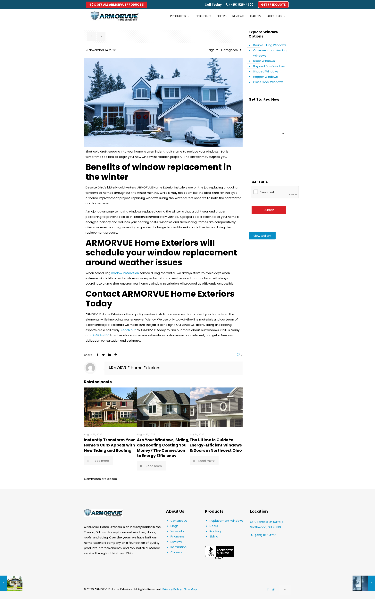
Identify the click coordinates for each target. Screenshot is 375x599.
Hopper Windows (265, 77)
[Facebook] (97, 355)
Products (178, 16)
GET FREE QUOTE (273, 5)
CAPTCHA (260, 182)
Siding (214, 536)
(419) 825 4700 (265, 535)
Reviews (176, 542)
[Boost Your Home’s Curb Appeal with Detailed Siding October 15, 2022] (11, 583)
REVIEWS (238, 16)
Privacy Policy (172, 589)
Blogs (174, 526)
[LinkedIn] (109, 355)
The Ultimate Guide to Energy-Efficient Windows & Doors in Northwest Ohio (216, 445)
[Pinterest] (115, 355)
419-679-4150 (99, 335)
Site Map (190, 589)
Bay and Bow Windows (269, 66)
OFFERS (222, 16)
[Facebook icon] (268, 589)
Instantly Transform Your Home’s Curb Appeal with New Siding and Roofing (109, 445)
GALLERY (256, 16)
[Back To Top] (285, 590)
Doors (214, 526)
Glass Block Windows (268, 82)
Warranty (177, 531)
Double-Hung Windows (269, 45)
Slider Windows (264, 61)
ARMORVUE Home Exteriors (134, 367)
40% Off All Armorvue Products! (116, 5)
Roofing (215, 531)
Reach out (129, 330)
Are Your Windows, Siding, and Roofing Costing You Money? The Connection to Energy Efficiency (163, 447)
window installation (125, 273)
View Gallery (262, 236)
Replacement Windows (226, 521)
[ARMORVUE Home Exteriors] (114, 16)
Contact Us (179, 521)
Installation (179, 547)
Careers (176, 552)
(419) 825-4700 (241, 5)
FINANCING (203, 16)
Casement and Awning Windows (270, 53)
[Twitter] (103, 355)
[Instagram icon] (273, 589)
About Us (274, 16)
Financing (177, 536)
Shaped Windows (265, 71)
